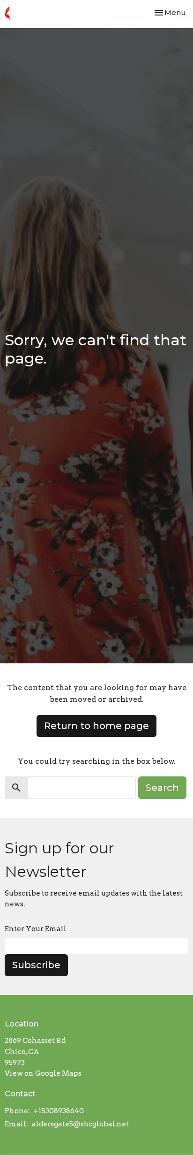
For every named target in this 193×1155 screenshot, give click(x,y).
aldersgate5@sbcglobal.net (80, 1124)
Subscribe (36, 965)
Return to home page (96, 725)
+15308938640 (59, 1111)
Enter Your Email (36, 929)
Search (162, 787)
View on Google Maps (43, 1073)
